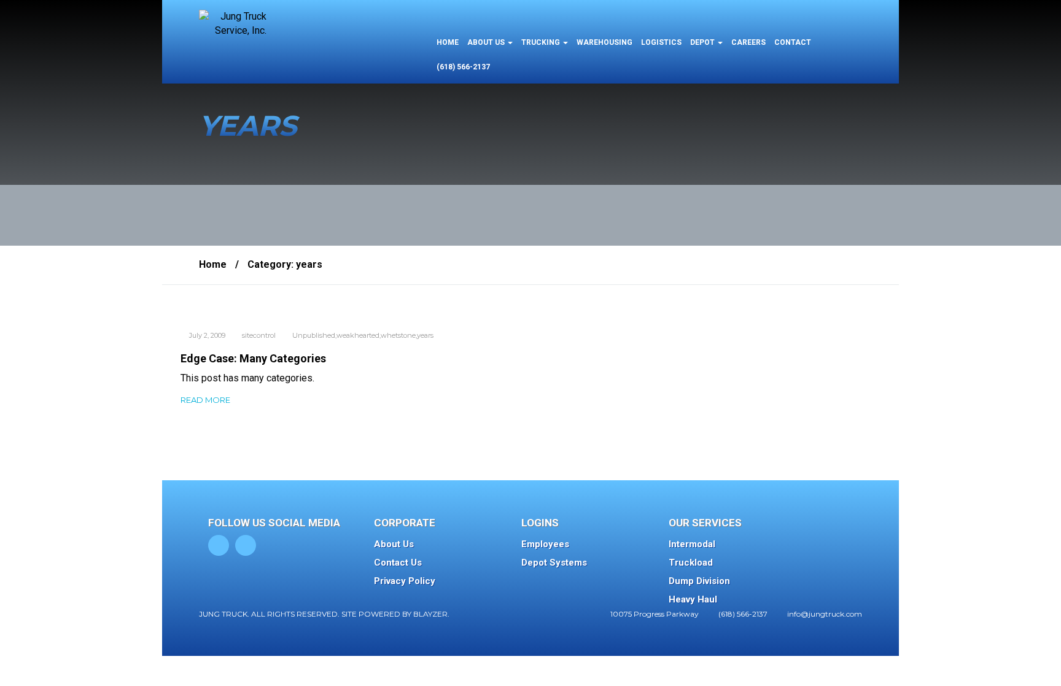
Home (213, 264)
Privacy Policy (404, 581)
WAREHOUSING (604, 42)
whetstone (398, 335)
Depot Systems (554, 562)
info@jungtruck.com (824, 613)
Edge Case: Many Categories (253, 358)
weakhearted (357, 335)
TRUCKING (541, 42)
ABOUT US (487, 42)
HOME (448, 42)
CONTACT (792, 42)
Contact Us (398, 562)
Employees (545, 544)
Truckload (691, 562)
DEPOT (703, 42)
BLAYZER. (431, 613)
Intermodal (692, 544)
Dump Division (699, 581)
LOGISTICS (661, 42)
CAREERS (748, 42)
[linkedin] (245, 545)
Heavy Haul (693, 599)
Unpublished (313, 335)
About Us (394, 544)
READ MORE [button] (205, 400)
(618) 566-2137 (463, 67)
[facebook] (218, 545)
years (425, 335)
